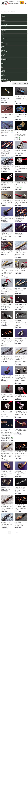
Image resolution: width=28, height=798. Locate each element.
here (6, 4)
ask (8, 3)
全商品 (2, 11)
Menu (25, 2)
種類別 (5, 11)
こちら (7, 2)
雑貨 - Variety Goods (11, 11)
